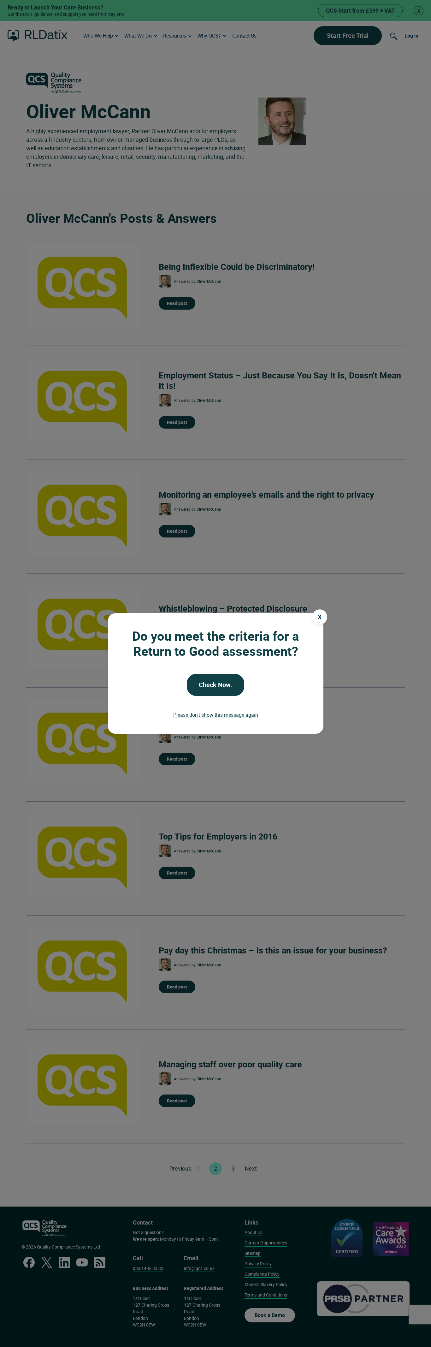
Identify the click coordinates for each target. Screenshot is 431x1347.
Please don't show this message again (215, 714)
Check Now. (215, 684)
